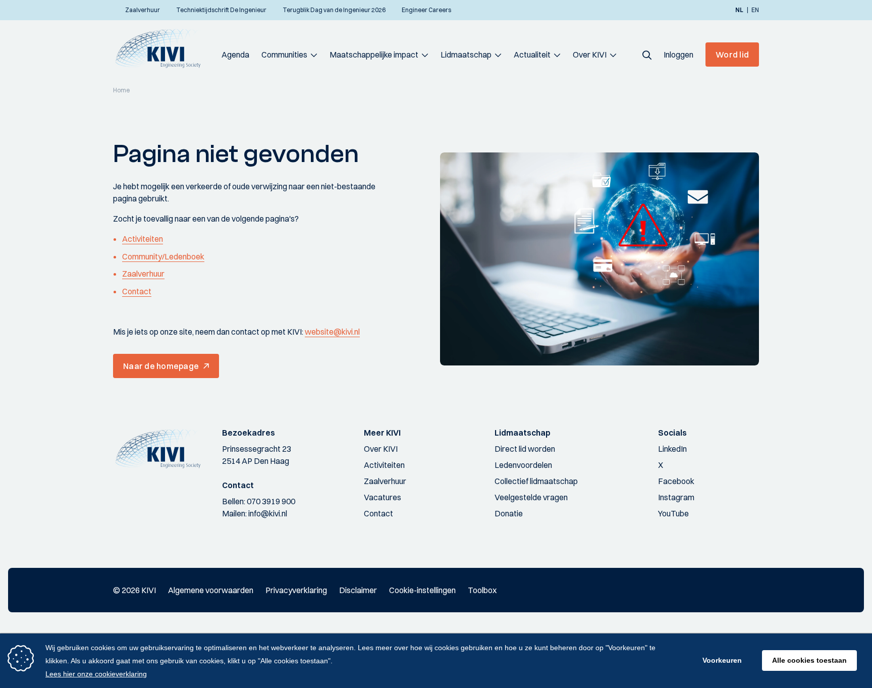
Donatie (509, 513)
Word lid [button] (732, 54)
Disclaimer (358, 590)
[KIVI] (162, 48)
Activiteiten (142, 239)
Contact (136, 291)
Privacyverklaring (296, 590)
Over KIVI (590, 54)
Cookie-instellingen (422, 590)
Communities (284, 54)
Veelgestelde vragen (531, 497)
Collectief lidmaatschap (536, 481)
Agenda (235, 54)
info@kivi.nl (267, 513)
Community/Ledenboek (163, 256)
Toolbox (482, 590)
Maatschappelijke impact (374, 54)
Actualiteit (532, 54)
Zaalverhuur (143, 274)
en (755, 10)
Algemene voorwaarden (210, 590)
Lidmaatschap (466, 54)
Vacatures (382, 497)
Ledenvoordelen (523, 465)
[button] (646, 54)
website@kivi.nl (332, 332)
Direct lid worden (525, 449)
